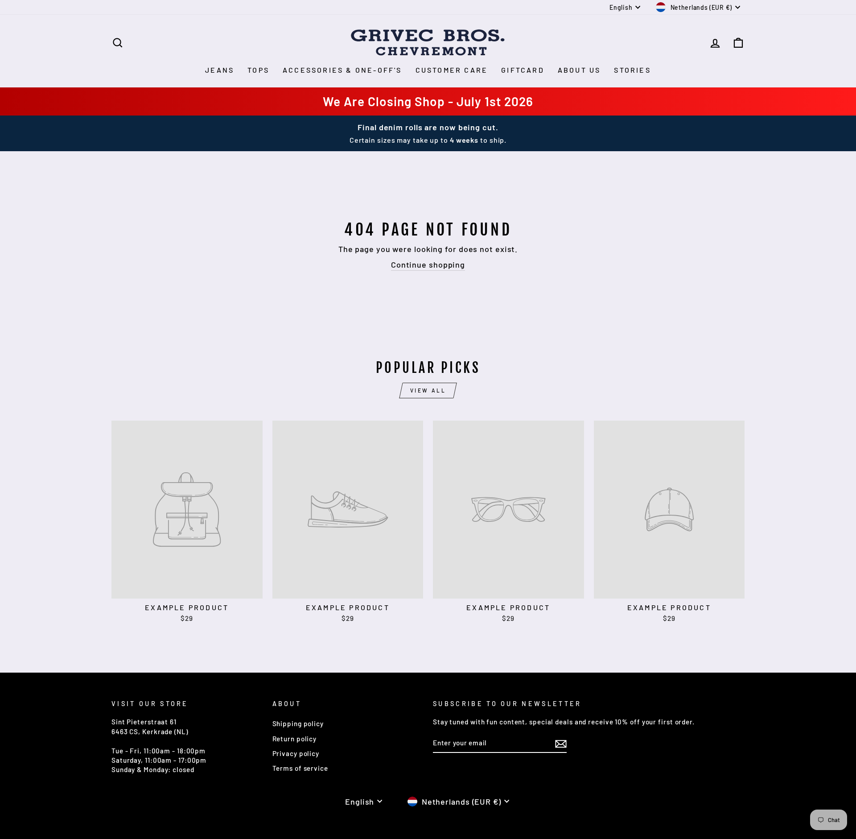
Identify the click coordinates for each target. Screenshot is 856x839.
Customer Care (452, 70)
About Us (579, 70)
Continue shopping (428, 264)
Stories (632, 70)
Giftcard (522, 70)
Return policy (294, 739)
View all (428, 390)
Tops (258, 70)
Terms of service (300, 768)
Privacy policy (296, 753)
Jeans (219, 70)
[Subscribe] (561, 743)
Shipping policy (298, 723)
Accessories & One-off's (342, 70)
